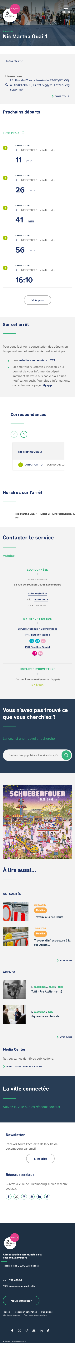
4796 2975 (41, 599)
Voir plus (38, 300)
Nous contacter (21, 1300)
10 (31, 641)
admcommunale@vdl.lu (22, 1286)
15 (34, 653)
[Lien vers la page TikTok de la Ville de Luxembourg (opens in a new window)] (47, 1196)
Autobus (9, 556)
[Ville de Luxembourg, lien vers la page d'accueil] (11, 21)
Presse (6, 1312)
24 (43, 641)
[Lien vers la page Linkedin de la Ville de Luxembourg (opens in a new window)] (39, 1196)
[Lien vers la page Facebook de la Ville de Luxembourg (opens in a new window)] (9, 1196)
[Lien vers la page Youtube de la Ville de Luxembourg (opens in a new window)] (32, 1196)
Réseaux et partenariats (25, 1312)
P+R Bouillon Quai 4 (37, 647)
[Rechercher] (66, 755)
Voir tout (62, 96)
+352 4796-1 (15, 1280)
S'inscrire (40, 1158)
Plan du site (47, 1312)
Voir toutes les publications (24, 1066)
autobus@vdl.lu (37, 593)
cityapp (47, 385)
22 (37, 641)
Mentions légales (11, 1315)
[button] (14, 434)
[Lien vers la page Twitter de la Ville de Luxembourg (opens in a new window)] (16, 1196)
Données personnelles (35, 1315)
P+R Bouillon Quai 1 (37, 634)
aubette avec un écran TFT (36, 360)
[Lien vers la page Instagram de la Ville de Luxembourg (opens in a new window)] (24, 1196)
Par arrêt (8, 31)
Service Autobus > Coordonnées (37, 628)
